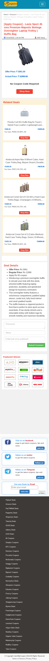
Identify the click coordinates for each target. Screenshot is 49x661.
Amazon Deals (11, 504)
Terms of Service (18, 659)
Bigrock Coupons (12, 572)
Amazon (13, 14)
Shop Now (25, 91)
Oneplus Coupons (12, 542)
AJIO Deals (10, 534)
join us (40, 448)
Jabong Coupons (12, 598)
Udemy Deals (10, 530)
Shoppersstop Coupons (14, 602)
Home (6, 14)
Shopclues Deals (12, 517)
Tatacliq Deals (11, 521)
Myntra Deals (10, 606)
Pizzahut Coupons (12, 555)
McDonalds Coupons (13, 560)
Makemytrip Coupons (13, 640)
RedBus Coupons (12, 645)
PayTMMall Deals (12, 508)
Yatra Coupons (11, 649)
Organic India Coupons (14, 636)
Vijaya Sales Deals (12, 628)
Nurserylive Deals (12, 581)
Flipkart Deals (11, 500)
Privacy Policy (31, 659)
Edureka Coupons (12, 589)
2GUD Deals (10, 525)
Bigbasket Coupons (13, 568)
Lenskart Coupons (12, 623)
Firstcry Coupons (12, 594)
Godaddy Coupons (12, 577)
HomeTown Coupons (13, 619)
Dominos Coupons (12, 551)
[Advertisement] (24, 411)
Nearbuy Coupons (12, 632)
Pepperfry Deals (11, 513)
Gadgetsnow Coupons (14, 615)
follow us (39, 463)
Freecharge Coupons (13, 611)
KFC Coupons (11, 547)
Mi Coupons (10, 538)
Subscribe (24, 492)
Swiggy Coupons (12, 564)
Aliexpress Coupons (13, 585)
